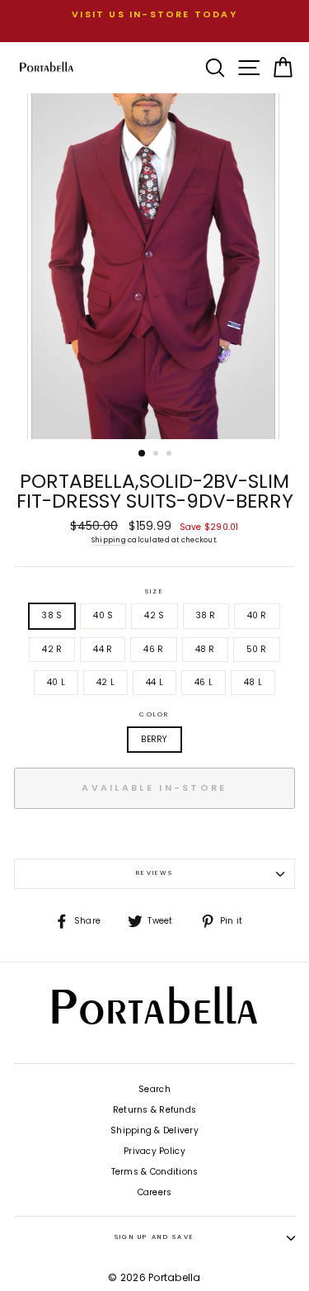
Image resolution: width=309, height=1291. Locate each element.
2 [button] (157, 455)
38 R (206, 615)
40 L (56, 682)
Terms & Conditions (155, 1172)
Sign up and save (155, 1236)
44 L (154, 682)
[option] (154, 14)
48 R (205, 649)
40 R (257, 615)
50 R (256, 649)
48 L (253, 682)
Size (154, 592)
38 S (52, 615)
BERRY (154, 739)
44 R (102, 649)
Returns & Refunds (154, 1110)
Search (154, 1089)
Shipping (108, 540)
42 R (52, 649)
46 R (153, 649)
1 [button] (142, 454)
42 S (154, 615)
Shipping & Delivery (154, 1130)
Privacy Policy (154, 1151)
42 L (105, 682)
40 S (103, 615)
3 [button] (170, 455)
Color (154, 715)
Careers (155, 1192)
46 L (203, 682)
